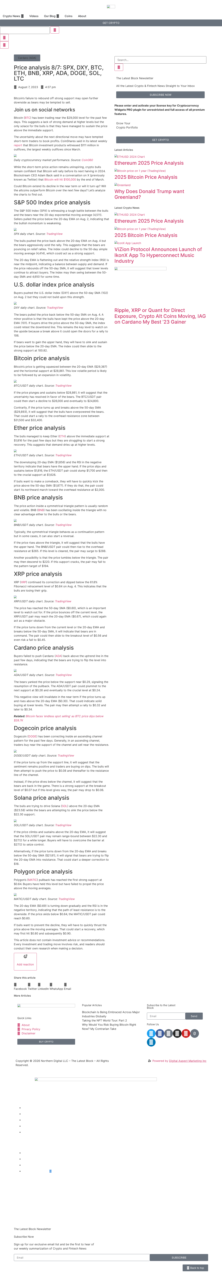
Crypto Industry (33, 1159)
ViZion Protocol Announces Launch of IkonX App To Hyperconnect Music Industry (158, 255)
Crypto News (31, 1107)
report (18, 145)
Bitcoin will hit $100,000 (60, 179)
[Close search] (4, 37)
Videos (27, 1113)
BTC (27, 117)
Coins (26, 1126)
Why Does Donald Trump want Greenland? (149, 194)
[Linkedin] (151, 1042)
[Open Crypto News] (22, 16)
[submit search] (54, 30)
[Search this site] (25, 30)
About (27, 1132)
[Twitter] (151, 1033)
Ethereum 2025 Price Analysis (149, 163)
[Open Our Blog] (57, 16)
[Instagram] (177, 1033)
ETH (62, 436)
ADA (58, 656)
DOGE (32, 736)
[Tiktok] (194, 1033)
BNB (41, 510)
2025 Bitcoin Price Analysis (145, 177)
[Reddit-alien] (168, 1033)
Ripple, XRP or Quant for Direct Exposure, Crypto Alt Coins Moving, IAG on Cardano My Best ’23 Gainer (160, 316)
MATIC (32, 880)
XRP (23, 582)
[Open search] (4, 45)
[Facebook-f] (160, 1033)
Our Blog (28, 1120)
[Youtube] (186, 1033)
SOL (64, 806)
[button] (27, 57)
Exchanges (30, 1165)
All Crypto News (36, 1171)
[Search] (118, 67)
